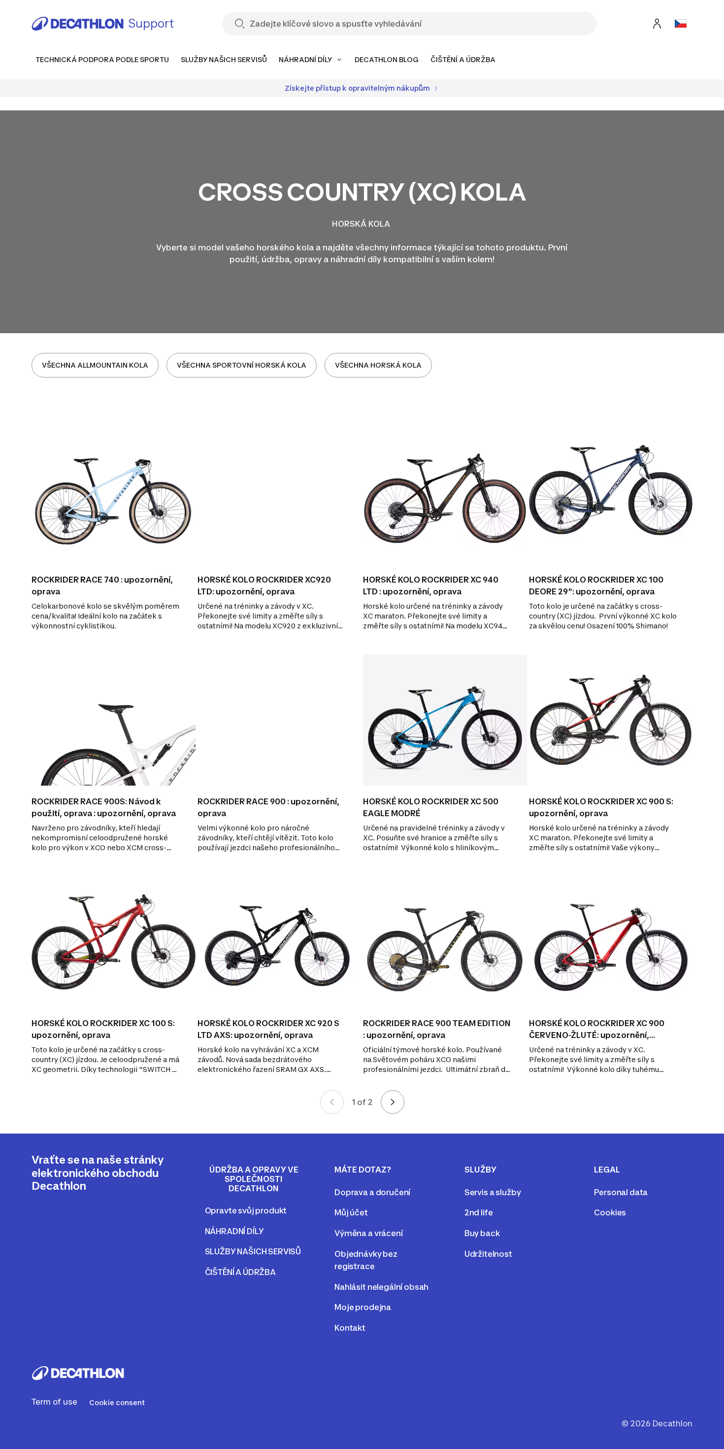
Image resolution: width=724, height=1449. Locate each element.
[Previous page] (332, 1102)
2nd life (478, 1212)
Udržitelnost (488, 1254)
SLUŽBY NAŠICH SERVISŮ (253, 1251)
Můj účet (351, 1212)
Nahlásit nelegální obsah (381, 1287)
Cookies (610, 1212)
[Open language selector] (680, 23)
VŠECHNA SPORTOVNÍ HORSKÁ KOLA (241, 365)
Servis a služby (492, 1192)
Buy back (482, 1233)
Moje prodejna (362, 1307)
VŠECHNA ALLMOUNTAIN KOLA (95, 365)
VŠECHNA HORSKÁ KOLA (378, 365)
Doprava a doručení (372, 1192)
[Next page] (392, 1102)
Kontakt (349, 1328)
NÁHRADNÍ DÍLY (234, 1231)
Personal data (621, 1192)
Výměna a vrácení (368, 1233)
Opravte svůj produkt (246, 1210)
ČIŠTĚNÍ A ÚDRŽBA (240, 1272)
